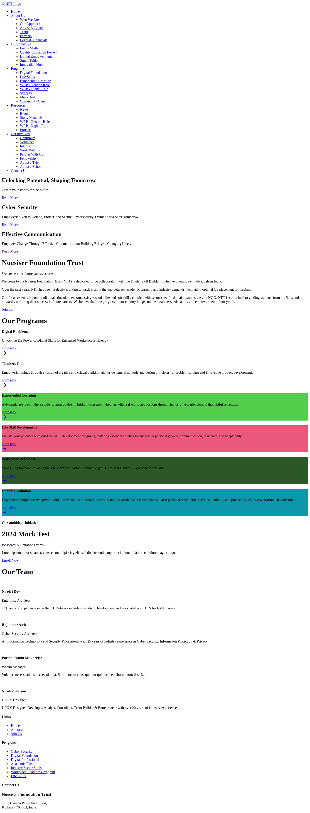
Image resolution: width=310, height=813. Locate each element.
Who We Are (29, 20)
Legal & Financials (33, 40)
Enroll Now (10, 560)
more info (9, 351)
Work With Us (30, 150)
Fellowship (28, 158)
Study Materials (31, 117)
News (24, 109)
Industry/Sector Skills (26, 768)
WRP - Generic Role (35, 85)
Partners (26, 36)
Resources (18, 105)
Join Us (7, 309)
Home (15, 11)
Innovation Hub (31, 64)
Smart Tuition (29, 60)
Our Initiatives (21, 44)
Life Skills (27, 77)
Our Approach (30, 24)
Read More (10, 198)
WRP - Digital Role (34, 89)
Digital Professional (25, 760)
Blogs (24, 113)
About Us (18, 15)
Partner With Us (31, 154)
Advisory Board (31, 28)
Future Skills (29, 48)
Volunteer (27, 142)
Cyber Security (21, 751)
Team (24, 32)
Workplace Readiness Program (33, 772)
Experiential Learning (35, 81)
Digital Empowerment (36, 56)
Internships (28, 146)
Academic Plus (21, 764)
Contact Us (19, 171)
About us (17, 730)
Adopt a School (31, 166)
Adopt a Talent (30, 162)
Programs (18, 69)
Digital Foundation (33, 73)
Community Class (33, 101)
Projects (25, 130)
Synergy (26, 93)
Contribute (27, 138)
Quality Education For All (38, 52)
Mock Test (27, 97)
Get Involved (20, 134)
